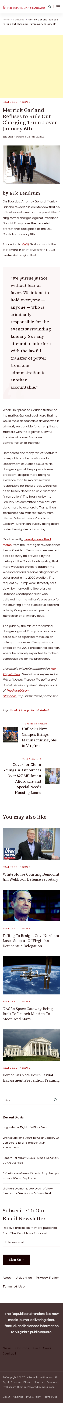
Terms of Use (14, 1286)
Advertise (24, 1277)
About (8, 1277)
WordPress (48, 1387)
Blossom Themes (16, 1387)
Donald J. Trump (19, 710)
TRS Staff (8, 136)
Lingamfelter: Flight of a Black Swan (25, 1127)
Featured (10, 101)
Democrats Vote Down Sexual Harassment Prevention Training (31, 1078)
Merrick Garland (40, 710)
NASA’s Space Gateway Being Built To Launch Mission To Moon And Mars (28, 1013)
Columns (22, 1348)
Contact (9, 1353)
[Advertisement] (31, 66)
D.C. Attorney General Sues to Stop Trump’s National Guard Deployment (31, 1176)
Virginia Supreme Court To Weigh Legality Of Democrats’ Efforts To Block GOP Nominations (31, 1142)
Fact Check (42, 1348)
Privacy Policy (47, 1277)
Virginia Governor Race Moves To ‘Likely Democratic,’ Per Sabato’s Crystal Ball (28, 1191)
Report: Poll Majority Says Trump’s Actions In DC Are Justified (31, 1160)
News (26, 101)
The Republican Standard (38, 1377)
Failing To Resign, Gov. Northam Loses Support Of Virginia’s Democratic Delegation (31, 940)
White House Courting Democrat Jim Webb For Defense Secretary (31, 877)
